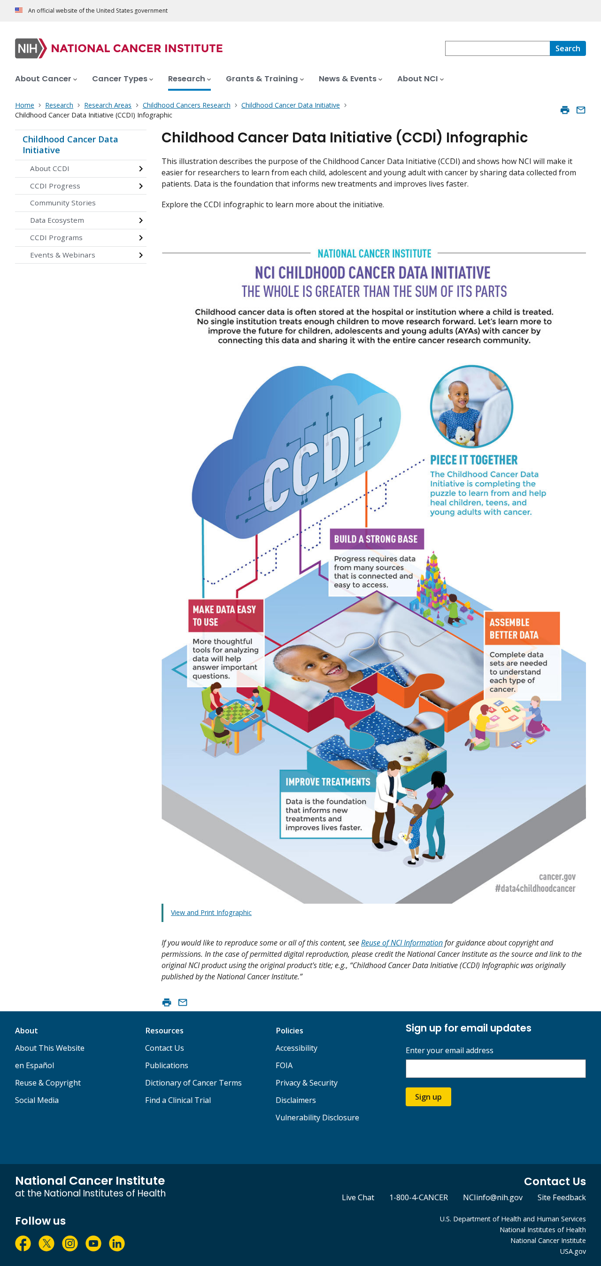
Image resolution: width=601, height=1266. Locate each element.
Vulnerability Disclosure (317, 1117)
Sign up (428, 1097)
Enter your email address (449, 1050)
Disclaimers (296, 1100)
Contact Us (164, 1048)
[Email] (581, 110)
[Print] (565, 110)
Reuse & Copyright (48, 1083)
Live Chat (358, 1197)
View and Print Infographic (211, 912)
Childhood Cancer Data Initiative (70, 144)
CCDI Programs (56, 237)
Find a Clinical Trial (178, 1100)
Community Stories (63, 202)
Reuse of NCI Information (402, 943)
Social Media (37, 1100)
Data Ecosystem (57, 220)
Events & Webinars (62, 254)
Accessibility (296, 1048)
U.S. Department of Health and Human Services (513, 1218)
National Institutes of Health (543, 1229)
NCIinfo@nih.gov (493, 1197)
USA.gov (573, 1251)
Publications (166, 1065)
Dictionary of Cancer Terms (193, 1083)
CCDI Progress (55, 185)
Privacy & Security (307, 1083)
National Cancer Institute (548, 1240)
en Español (34, 1065)
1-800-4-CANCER (418, 1197)
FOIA (284, 1065)
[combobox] (497, 48)
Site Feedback (562, 1197)
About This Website (50, 1048)
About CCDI (49, 168)
